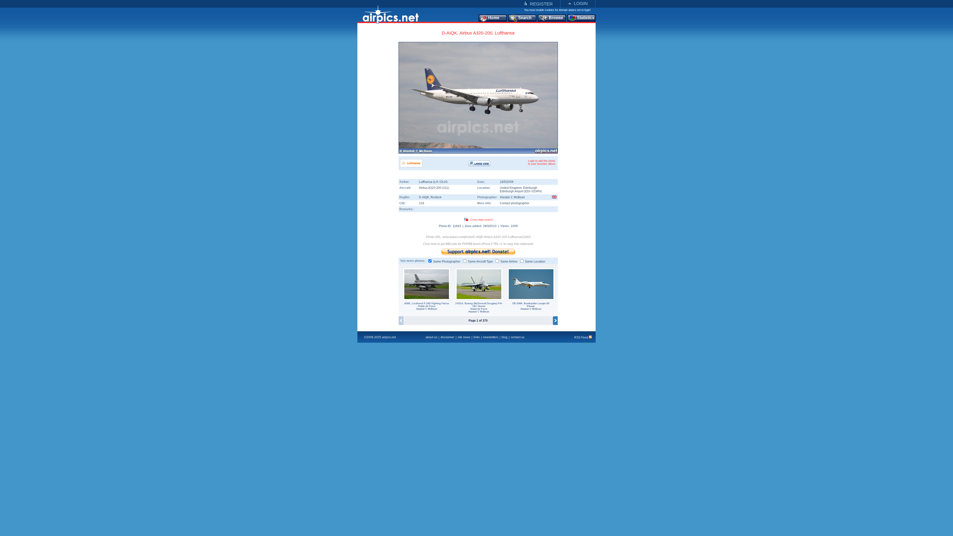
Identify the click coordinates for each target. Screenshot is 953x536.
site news (464, 337)
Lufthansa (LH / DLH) (433, 182)
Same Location (535, 261)
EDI (527, 191)
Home (493, 18)
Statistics (585, 18)
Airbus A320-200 (430, 188)
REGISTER (541, 3)
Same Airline (509, 261)
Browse (556, 18)
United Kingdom (511, 188)
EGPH (536, 191)
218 (421, 203)
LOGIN (581, 3)
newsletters (490, 337)
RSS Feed (581, 337)
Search (525, 18)
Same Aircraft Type (480, 261)
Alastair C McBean (512, 197)
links (477, 337)
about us (431, 337)
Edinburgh (530, 188)
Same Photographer (446, 261)
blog (505, 337)
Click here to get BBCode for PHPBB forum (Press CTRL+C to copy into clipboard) (478, 244)
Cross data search (481, 219)
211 (445, 188)
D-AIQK (424, 197)
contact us (517, 337)
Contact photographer (514, 203)
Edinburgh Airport (511, 191)
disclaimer (447, 337)
